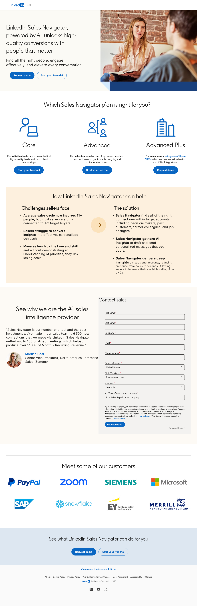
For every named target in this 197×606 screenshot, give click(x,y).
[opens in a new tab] (91, 590)
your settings (145, 416)
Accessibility (136, 577)
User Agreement (120, 577)
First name (110, 312)
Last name (110, 323)
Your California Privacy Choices (96, 577)
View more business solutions (98, 569)
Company (109, 333)
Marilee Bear (34, 354)
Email (107, 343)
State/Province (112, 373)
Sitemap (148, 577)
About (47, 577)
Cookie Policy (59, 577)
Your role (109, 383)
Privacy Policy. (120, 418)
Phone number (112, 353)
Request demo (165, 170)
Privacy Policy (73, 577)
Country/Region (113, 363)
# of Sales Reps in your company (121, 393)
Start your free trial (31, 170)
